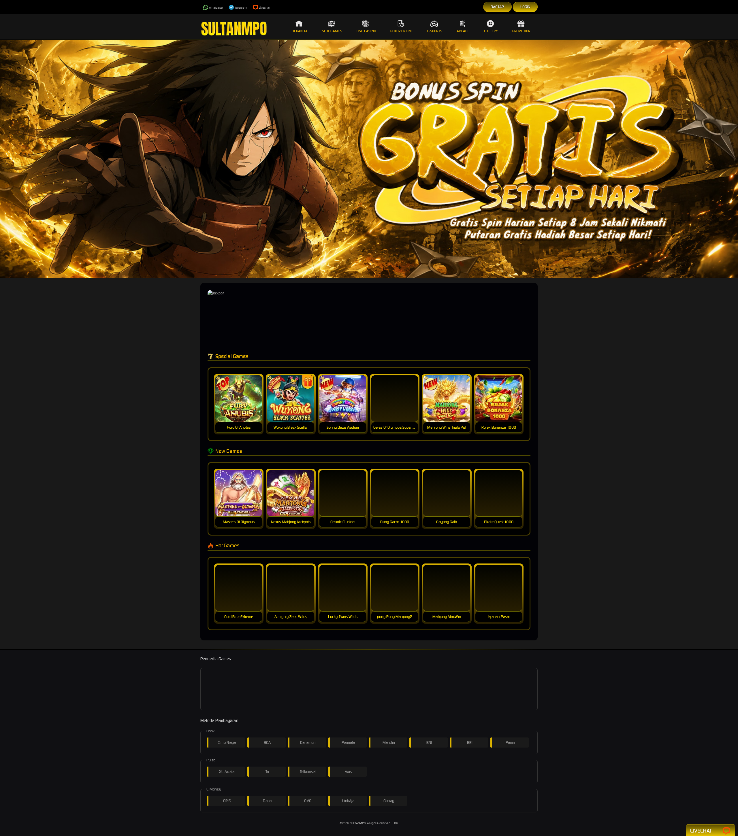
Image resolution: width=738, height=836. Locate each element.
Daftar (497, 6)
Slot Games (332, 31)
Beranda (300, 31)
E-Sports (434, 31)
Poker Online (401, 31)
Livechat (264, 8)
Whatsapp (216, 8)
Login (525, 6)
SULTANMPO (358, 823)
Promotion (521, 31)
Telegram (241, 8)
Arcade (463, 31)
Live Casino (366, 31)
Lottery (491, 31)
